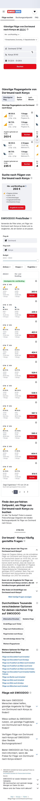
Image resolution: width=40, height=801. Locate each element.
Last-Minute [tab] (31, 98)
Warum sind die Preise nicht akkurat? (17, 788)
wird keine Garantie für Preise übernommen (17, 773)
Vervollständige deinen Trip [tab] (13, 639)
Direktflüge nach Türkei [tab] (12, 624)
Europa (18, 797)
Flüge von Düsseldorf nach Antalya (15, 660)
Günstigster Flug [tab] (8, 98)
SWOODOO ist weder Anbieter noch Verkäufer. (17, 780)
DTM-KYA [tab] (20, 530)
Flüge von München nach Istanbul (15, 686)
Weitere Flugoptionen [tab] (11, 644)
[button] (3, 11)
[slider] (37, 260)
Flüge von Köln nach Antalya (13, 683)
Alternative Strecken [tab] (11, 619)
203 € (23, 29)
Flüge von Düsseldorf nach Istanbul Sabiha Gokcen (18, 673)
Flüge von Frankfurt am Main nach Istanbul (18, 663)
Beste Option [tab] (19, 98)
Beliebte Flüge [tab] (28, 619)
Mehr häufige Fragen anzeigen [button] (20, 597)
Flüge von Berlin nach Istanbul (13, 677)
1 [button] (15, 492)
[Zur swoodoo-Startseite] (14, 11)
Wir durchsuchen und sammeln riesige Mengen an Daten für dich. (17, 784)
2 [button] (19, 492)
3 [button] (24, 492)
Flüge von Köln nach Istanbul (13, 680)
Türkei (25, 797)
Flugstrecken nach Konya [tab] (13, 634)
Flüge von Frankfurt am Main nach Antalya (18, 669)
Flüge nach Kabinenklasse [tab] (13, 629)
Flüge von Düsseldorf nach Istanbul (15, 657)
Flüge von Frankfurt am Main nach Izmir (17, 666)
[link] (16, 207)
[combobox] (22, 240)
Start (12, 797)
